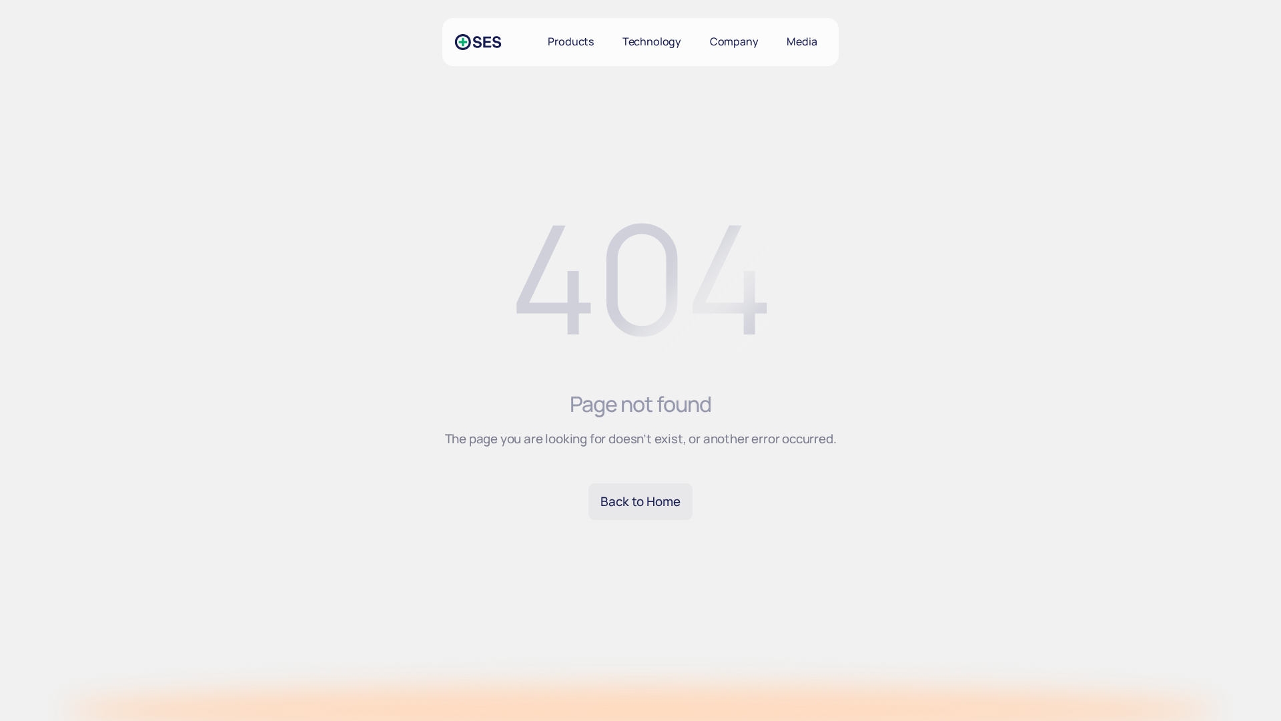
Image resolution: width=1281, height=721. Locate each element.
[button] (571, 42)
